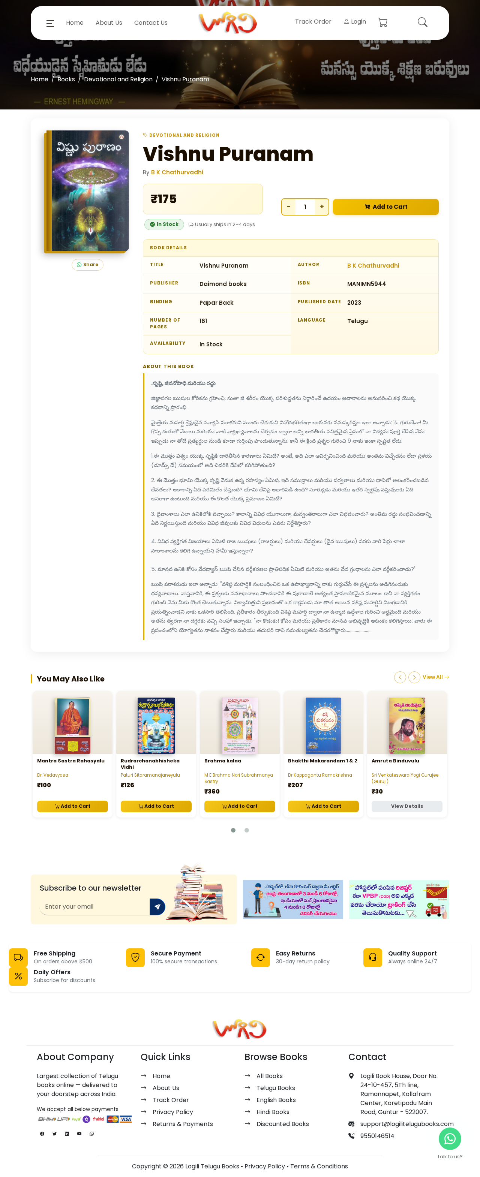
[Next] (414, 677)
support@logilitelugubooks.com (407, 1124)
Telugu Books (275, 1088)
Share (90, 264)
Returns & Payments (183, 1124)
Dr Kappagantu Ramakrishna (320, 775)
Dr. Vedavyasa (52, 775)
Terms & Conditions (319, 1166)
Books (66, 79)
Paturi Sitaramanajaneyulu (150, 775)
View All (433, 677)
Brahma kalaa (222, 761)
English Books (276, 1100)
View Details (407, 806)
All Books (269, 1076)
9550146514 (377, 1136)
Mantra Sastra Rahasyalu (71, 761)
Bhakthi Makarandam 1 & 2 (322, 761)
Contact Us (151, 22)
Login (358, 21)
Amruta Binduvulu (395, 761)
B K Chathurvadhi (177, 172)
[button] (50, 23)
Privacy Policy (173, 1112)
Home (75, 22)
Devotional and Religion (118, 79)
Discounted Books (282, 1124)
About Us (109, 22)
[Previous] (400, 677)
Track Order (313, 21)
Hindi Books (273, 1112)
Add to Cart (390, 207)
